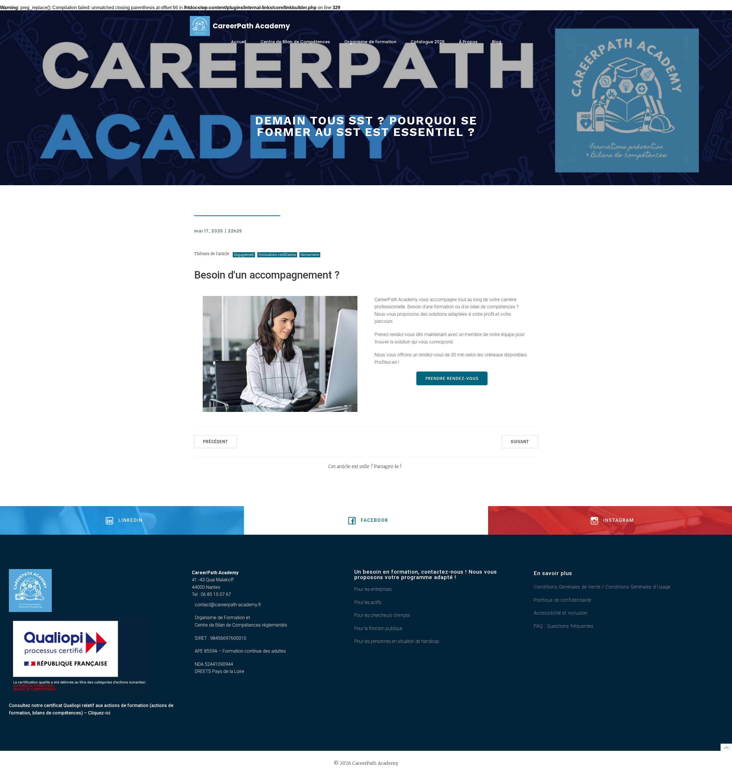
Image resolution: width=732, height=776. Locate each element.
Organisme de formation (370, 42)
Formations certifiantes (277, 254)
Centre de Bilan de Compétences (295, 42)
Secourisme (310, 254)
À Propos (468, 42)
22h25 (235, 231)
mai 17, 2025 (208, 231)
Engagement (244, 254)
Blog (496, 42)
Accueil (238, 42)
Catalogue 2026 (428, 42)
